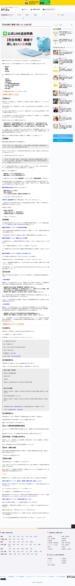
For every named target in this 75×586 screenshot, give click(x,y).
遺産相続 (64, 538)
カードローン (5, 18)
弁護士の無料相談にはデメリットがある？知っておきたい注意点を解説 (65, 33)
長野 (14, 548)
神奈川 (35, 536)
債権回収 (64, 540)
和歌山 (31, 541)
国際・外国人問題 (66, 542)
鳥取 (9, 544)
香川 (35, 544)
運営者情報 (10, 576)
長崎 (18, 551)
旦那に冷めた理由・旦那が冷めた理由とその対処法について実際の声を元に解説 (65, 102)
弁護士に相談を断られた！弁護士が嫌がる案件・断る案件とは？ (65, 41)
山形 (32, 554)
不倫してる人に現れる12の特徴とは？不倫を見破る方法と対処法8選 (66, 53)
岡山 (18, 544)
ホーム (26, 9)
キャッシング (15, 18)
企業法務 (50, 549)
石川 (18, 539)
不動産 (63, 547)
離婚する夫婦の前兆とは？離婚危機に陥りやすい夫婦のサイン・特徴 (65, 78)
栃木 (14, 536)
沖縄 (41, 551)
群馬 (18, 536)
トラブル (43, 15)
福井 (23, 539)
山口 (26, 544)
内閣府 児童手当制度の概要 (13, 356)
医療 (49, 547)
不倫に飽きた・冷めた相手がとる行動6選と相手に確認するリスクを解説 (65, 127)
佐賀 (14, 551)
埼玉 (23, 536)
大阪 (18, 541)
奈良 (27, 541)
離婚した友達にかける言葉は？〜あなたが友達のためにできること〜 (65, 119)
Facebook (51, 576)
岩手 (19, 554)
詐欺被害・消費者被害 (53, 542)
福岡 (10, 551)
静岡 (23, 548)
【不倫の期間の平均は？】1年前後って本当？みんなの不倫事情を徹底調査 (65, 86)
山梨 (10, 548)
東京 (31, 536)
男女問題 (19, 15)
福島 (36, 554)
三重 (31, 548)
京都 (14, 541)
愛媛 (39, 544)
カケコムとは (3, 576)
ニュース (51, 15)
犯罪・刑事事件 (61, 15)
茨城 (10, 536)
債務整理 (27, 15)
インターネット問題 (52, 544)
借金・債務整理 (51, 538)
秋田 (28, 554)
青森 (15, 554)
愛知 (27, 548)
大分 (27, 551)
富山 (14, 539)
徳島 (31, 544)
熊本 (23, 551)
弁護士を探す (36, 9)
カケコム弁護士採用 (60, 576)
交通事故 (50, 536)
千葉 (27, 536)
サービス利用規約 (20, 576)
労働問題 (35, 15)
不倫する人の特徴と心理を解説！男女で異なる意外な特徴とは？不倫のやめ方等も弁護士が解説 (65, 61)
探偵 (23, 18)
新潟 (10, 539)
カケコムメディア (50, 9)
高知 (9, 546)
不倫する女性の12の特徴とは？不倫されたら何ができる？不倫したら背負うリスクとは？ (65, 110)
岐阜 (18, 548)
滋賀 (10, 541)
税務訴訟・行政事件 (66, 549)
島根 (14, 544)
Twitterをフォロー (63, 136)
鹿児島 (35, 551)
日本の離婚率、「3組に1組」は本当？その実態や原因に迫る (66, 70)
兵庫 (23, 541)
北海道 (10, 554)
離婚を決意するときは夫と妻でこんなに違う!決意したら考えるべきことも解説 (66, 94)
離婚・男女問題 (65, 536)
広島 (22, 544)
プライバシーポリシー (41, 576)
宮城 (24, 554)
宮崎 (31, 551)
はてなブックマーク (63, 140)
